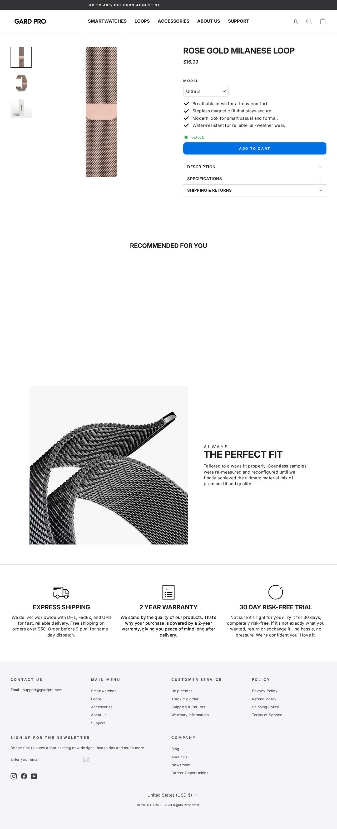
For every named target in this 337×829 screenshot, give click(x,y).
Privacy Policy (265, 691)
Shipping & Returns (188, 707)
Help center (181, 691)
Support (238, 21)
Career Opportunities (189, 773)
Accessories (173, 21)
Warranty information (190, 715)
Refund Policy (264, 699)
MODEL (191, 81)
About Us (179, 757)
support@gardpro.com (43, 690)
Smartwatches (107, 21)
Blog (175, 749)
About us (208, 21)
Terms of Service (267, 715)
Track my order (185, 699)
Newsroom (180, 765)
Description (201, 166)
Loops (142, 21)
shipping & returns (209, 190)
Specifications (204, 178)
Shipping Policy (265, 707)
